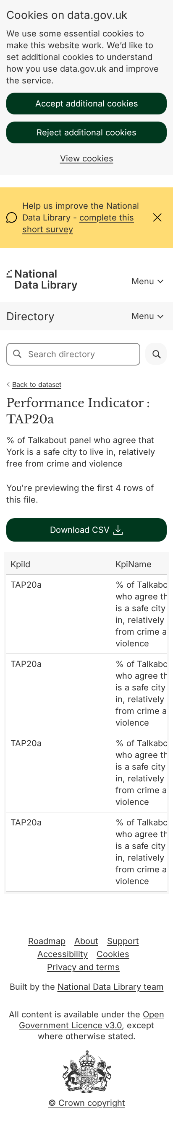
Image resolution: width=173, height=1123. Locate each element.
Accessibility (62, 954)
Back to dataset (36, 384)
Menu (142, 281)
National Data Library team (111, 987)
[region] (86, 723)
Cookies (113, 954)
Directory (30, 316)
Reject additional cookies (86, 132)
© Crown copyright (86, 1103)
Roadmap (47, 941)
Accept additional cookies (86, 104)
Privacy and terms (83, 967)
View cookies (86, 158)
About (86, 941)
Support (123, 941)
